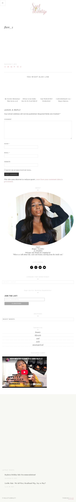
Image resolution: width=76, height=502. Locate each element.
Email (7, 152)
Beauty (38, 332)
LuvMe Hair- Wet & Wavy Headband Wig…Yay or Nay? (25, 483)
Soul (38, 338)
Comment (7, 119)
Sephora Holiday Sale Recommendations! (20, 475)
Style (38, 342)
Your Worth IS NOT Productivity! (46, 100)
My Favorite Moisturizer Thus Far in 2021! (12, 100)
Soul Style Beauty (38, 9)
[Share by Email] (18, 67)
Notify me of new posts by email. (19, 170)
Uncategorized (38, 345)
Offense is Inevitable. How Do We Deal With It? (29, 100)
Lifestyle (38, 335)
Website (7, 161)
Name (6, 143)
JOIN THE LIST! (11, 296)
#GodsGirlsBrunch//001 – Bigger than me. (63, 100)
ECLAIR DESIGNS (71, 498)
